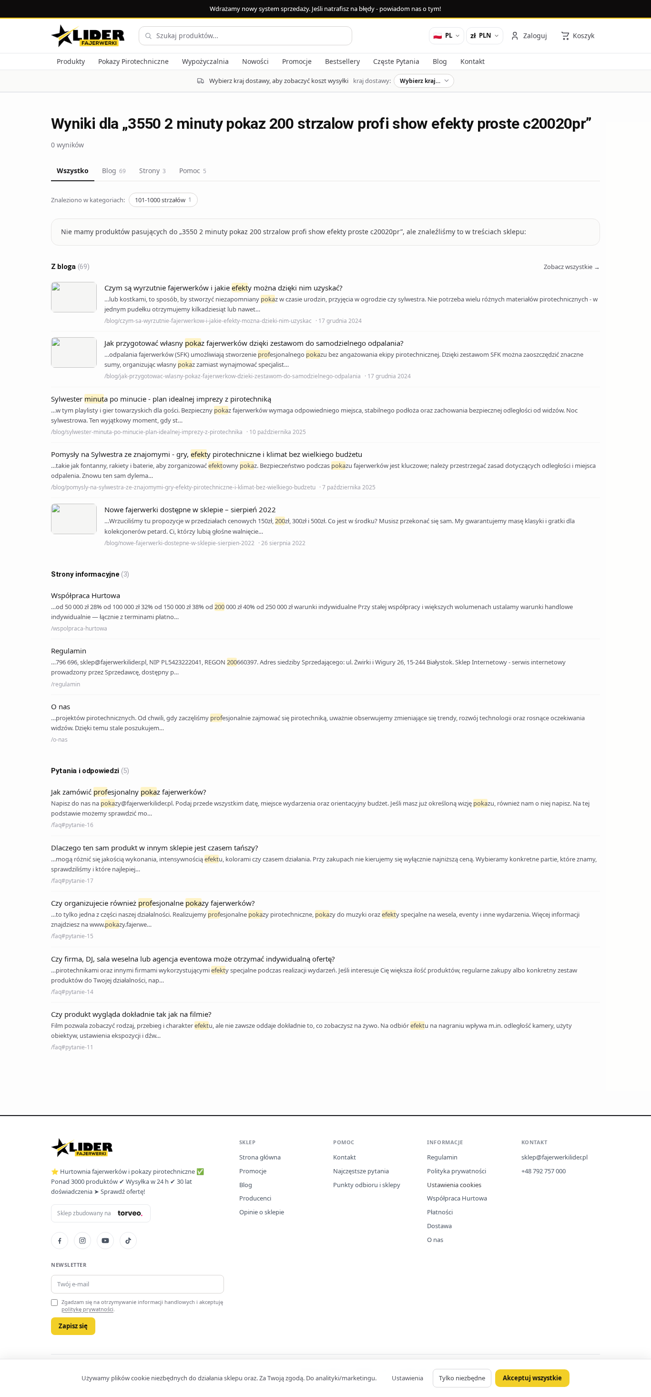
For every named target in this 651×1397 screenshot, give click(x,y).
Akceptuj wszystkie (532, 1378)
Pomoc (192, 170)
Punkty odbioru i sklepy (366, 1184)
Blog (114, 170)
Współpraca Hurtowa (457, 1198)
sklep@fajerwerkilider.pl (554, 1157)
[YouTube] (105, 1240)
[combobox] (245, 35)
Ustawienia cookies (454, 1184)
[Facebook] (59, 1240)
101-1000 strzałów (163, 200)
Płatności (440, 1212)
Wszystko (73, 170)
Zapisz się (73, 1326)
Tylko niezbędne (462, 1378)
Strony (152, 170)
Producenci (255, 1198)
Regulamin (442, 1157)
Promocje (252, 1171)
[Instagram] (82, 1240)
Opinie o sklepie (261, 1212)
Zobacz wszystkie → (572, 266)
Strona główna (260, 1157)
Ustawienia (407, 1378)
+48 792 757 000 (543, 1171)
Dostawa (439, 1225)
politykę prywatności (87, 1309)
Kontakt (344, 1157)
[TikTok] (128, 1240)
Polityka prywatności (456, 1171)
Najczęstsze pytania (361, 1171)
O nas (435, 1239)
